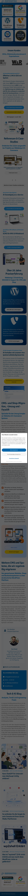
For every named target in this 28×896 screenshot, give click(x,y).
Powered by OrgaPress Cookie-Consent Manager (14, 461)
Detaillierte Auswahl (14, 458)
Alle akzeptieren (14, 450)
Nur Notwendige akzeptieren (14, 454)
